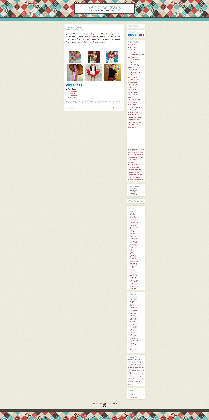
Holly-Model (137, 375)
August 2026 (133, 210)
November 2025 (134, 224)
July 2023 (132, 267)
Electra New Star (131, 364)
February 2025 (133, 238)
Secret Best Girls (134, 170)
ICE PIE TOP (132, 77)
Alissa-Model (135, 359)
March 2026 (133, 217)
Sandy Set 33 (133, 193)
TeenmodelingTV (134, 340)
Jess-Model (69, 108)
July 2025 (132, 230)
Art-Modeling (133, 298)
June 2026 (132, 213)
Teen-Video (133, 338)
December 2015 (134, 285)
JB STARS (132, 127)
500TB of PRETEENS (136, 55)
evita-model (141, 367)
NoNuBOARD (133, 85)
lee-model (132, 378)
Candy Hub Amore (135, 175)
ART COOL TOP (134, 115)
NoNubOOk (132, 47)
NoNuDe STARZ (134, 100)
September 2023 (134, 264)
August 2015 (133, 288)
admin (82, 29)
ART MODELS (104, 7)
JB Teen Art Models (135, 152)
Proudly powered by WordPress (99, 403)
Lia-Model (72, 93)
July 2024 (132, 249)
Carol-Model (135, 361)
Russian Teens (101, 101)
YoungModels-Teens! (136, 150)
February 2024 (133, 257)
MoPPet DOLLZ (134, 82)
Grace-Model (135, 372)
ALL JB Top (132, 45)
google (131, 372)
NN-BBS (131, 67)
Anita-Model (73, 91)
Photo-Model (133, 318)
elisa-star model (138, 364)
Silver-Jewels (133, 329)
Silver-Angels (133, 327)
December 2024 (134, 241)
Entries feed (133, 394)
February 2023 (133, 275)
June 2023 (132, 269)
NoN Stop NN (133, 112)
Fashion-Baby (136, 368)
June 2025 (132, 232)
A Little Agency (133, 296)
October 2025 (133, 225)
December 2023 (134, 260)
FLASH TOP (132, 110)
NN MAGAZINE (133, 80)
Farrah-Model (130, 368)
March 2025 (133, 236)
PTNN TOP (132, 50)
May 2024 (132, 252)
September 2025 (134, 227)
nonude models (134, 316)
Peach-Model (130, 381)
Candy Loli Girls (134, 120)
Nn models (132, 315)
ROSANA (90, 34)
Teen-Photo (114, 101)
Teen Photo (105, 102)
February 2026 (133, 219)
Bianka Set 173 (133, 188)
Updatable (132, 343)
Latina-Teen (133, 313)
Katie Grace (137, 376)
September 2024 (134, 246)
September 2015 (134, 286)
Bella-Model (140, 359)
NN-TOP (131, 97)
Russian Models (93, 101)
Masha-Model (117, 108)
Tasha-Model (139, 383)
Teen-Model (108, 101)
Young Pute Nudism (135, 117)
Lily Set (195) (133, 191)
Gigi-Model (133, 370)
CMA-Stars (132, 305)
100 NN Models (133, 52)
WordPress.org (133, 397)
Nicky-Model (141, 379)
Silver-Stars (132, 332)
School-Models (133, 383)
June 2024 (132, 250)
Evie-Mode (136, 367)
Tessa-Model (130, 384)
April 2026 (132, 216)
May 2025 (132, 233)
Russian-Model (98, 102)
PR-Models (87, 101)
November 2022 (134, 280)
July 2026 (132, 211)
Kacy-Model (132, 376)
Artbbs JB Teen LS (135, 165)
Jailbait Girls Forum (135, 155)
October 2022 (133, 281)
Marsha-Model (136, 379)
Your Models (132, 105)
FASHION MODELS (135, 122)
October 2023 (133, 263)
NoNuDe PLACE (134, 90)
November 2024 (134, 242)
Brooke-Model (133, 299)
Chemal (132, 304)
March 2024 (133, 255)
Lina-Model (73, 97)
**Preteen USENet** (135, 107)
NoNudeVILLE (133, 125)
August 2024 (133, 247)
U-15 (131, 341)
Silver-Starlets (133, 330)
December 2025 (134, 222)
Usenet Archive (133, 344)
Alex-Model (130, 359)
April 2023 (132, 272)
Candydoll (132, 301)
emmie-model (131, 367)
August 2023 (133, 266)
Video (131, 346)
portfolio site (91, 37)
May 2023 (132, 271)
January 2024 (133, 258)
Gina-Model (137, 370)
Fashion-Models (80, 101)
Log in (131, 392)
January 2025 (133, 239)
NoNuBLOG (132, 95)
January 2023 (133, 277)
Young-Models (133, 351)
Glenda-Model (74, 95)
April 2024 (132, 253)
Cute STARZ (132, 102)
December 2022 (134, 278)
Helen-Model (134, 373)
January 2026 (133, 221)
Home (66, 19)
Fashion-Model (78, 102)
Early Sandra (139, 362)
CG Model (132, 302)
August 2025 (133, 228)
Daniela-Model (133, 362)
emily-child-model (139, 365)
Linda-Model (130, 379)
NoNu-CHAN (132, 70)
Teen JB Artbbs (134, 167)
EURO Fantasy (133, 65)
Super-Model (133, 334)
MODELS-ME (133, 92)
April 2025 (132, 235)
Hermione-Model (131, 375)
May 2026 (132, 214)
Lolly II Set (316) (133, 190)
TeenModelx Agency (135, 157)
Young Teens (133, 349)
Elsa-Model (132, 365)
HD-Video (132, 312)
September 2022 (134, 283)
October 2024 (133, 244)
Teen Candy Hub (134, 177)
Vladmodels (133, 348)
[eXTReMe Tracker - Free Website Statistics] (104, 407)
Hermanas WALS (140, 373)
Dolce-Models (133, 307)
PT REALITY (132, 87)
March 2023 (133, 274)
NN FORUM (132, 57)
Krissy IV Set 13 (133, 195)
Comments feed (134, 396)
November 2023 (134, 261)
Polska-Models (133, 319)
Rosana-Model (91, 102)
